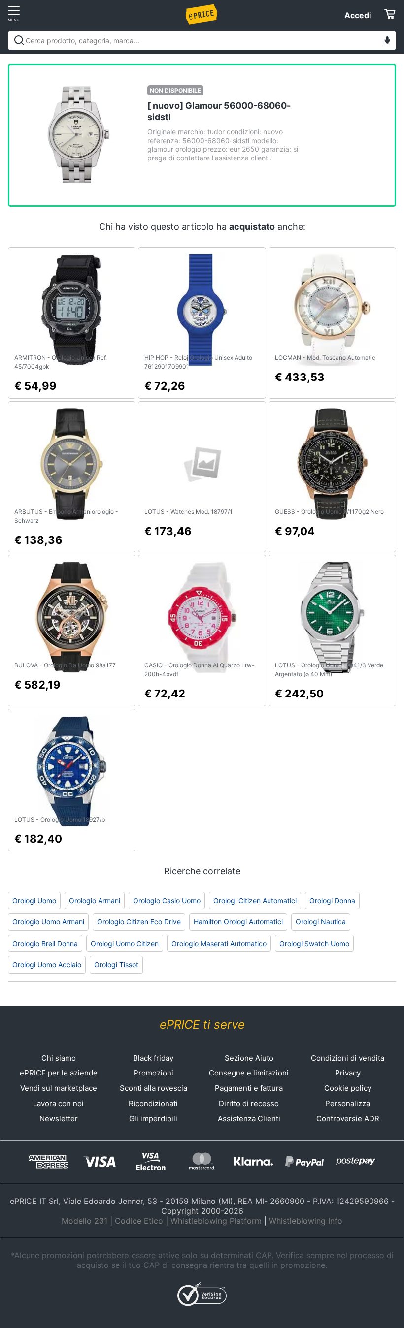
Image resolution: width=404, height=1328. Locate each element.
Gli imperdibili (153, 1118)
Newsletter (58, 1118)
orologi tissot (116, 964)
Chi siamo (58, 1058)
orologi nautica (321, 921)
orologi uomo (34, 900)
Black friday (153, 1058)
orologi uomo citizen (125, 943)
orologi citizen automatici (255, 900)
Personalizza (347, 1103)
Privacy (348, 1072)
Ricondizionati (153, 1103)
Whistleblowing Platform (216, 1221)
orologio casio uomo (167, 900)
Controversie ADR (347, 1118)
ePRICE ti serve (202, 1024)
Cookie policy (347, 1088)
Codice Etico (139, 1221)
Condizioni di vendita (347, 1058)
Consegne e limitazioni (249, 1072)
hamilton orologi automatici (238, 921)
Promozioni (153, 1072)
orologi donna (332, 900)
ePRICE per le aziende (59, 1072)
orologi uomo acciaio (46, 964)
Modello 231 (84, 1221)
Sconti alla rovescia (153, 1088)
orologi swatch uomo (314, 943)
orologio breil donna (45, 943)
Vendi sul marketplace (58, 1088)
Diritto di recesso (249, 1103)
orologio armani (94, 900)
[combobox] (202, 40)
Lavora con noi (58, 1103)
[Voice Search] (387, 41)
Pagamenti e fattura (249, 1088)
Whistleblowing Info (305, 1221)
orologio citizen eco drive (139, 921)
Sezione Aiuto (249, 1058)
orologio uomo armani (48, 921)
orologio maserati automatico (219, 943)
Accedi (357, 15)
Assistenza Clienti (249, 1118)
